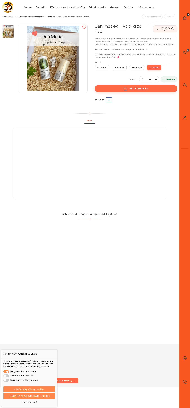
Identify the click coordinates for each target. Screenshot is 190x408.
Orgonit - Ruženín (22, 326)
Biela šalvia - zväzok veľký (26, 273)
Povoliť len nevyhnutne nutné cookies (29, 395)
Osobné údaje (112, 355)
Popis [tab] (89, 120)
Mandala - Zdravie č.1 (140, 326)
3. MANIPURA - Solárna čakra (143, 273)
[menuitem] (28, 7)
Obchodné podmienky (86, 363)
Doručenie (81, 355)
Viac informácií (29, 402)
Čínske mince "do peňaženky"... (67, 273)
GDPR (78, 359)
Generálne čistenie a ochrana (105, 273)
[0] (184, 18)
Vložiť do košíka (138, 88)
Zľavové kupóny (113, 371)
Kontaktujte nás (83, 367)
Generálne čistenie (61, 326)
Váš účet (110, 349)
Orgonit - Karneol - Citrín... (104, 326)
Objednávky (111, 359)
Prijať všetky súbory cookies (29, 389)
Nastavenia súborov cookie (118, 376)
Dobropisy (110, 363)
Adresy (109, 367)
